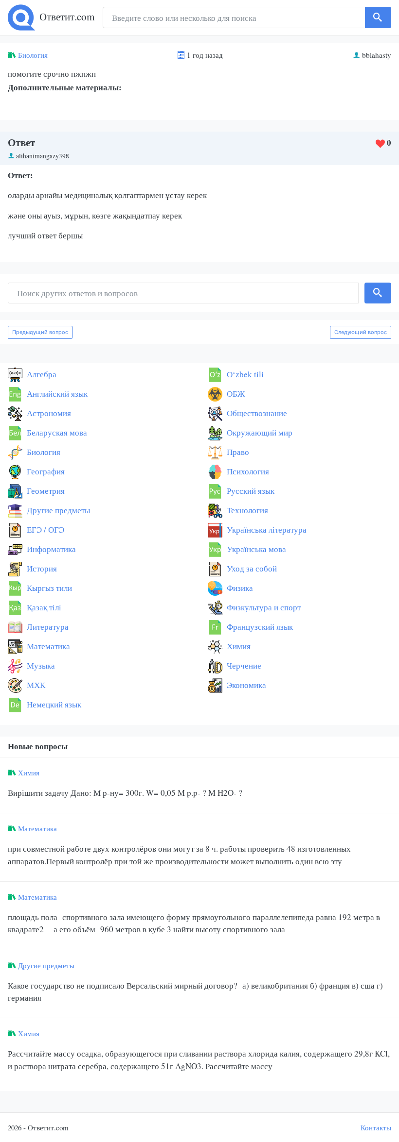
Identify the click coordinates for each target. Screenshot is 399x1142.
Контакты (376, 1127)
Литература (47, 626)
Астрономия (48, 413)
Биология (33, 55)
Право (237, 451)
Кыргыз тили (48, 587)
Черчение (243, 665)
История (41, 568)
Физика (239, 587)
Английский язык (56, 393)
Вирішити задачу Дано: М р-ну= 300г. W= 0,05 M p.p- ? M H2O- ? (125, 792)
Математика (47, 646)
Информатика (50, 548)
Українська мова (255, 548)
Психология (247, 471)
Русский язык (249, 490)
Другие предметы (57, 510)
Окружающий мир (258, 432)
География (45, 471)
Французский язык (259, 626)
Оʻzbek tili (244, 374)
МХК (35, 684)
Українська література (266, 529)
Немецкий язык (53, 704)
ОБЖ (235, 393)
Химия (238, 646)
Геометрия (45, 490)
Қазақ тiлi (43, 607)
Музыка (40, 665)
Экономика (245, 684)
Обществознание (256, 413)
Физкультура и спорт (263, 607)
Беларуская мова (56, 432)
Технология (246, 510)
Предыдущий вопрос (40, 332)
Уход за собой (251, 568)
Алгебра (40, 374)
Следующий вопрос (360, 332)
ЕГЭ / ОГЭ (44, 529)
